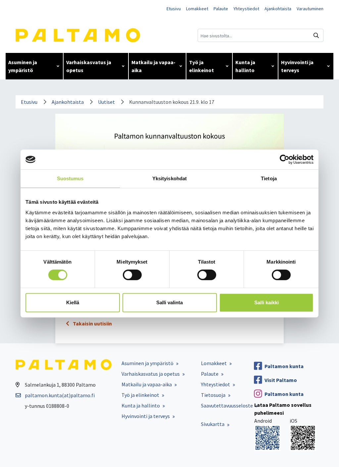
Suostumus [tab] (70, 178)
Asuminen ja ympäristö (22, 66)
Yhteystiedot (246, 9)
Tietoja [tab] (269, 178)
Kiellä (72, 302)
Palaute (221, 9)
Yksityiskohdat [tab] (169, 178)
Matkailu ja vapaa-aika (153, 66)
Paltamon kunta (284, 366)
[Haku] (316, 35)
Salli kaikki (266, 302)
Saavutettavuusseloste (227, 405)
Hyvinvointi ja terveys (297, 66)
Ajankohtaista (278, 9)
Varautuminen (310, 9)
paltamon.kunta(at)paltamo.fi (60, 395)
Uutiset (106, 102)
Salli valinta (169, 302)
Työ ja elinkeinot (201, 66)
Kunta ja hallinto (245, 66)
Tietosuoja (213, 395)
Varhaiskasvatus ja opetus (88, 66)
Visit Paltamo (281, 380)
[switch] (132, 275)
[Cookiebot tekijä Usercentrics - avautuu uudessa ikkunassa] (285, 159)
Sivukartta (212, 424)
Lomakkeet (197, 9)
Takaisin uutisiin (92, 323)
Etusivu (174, 9)
